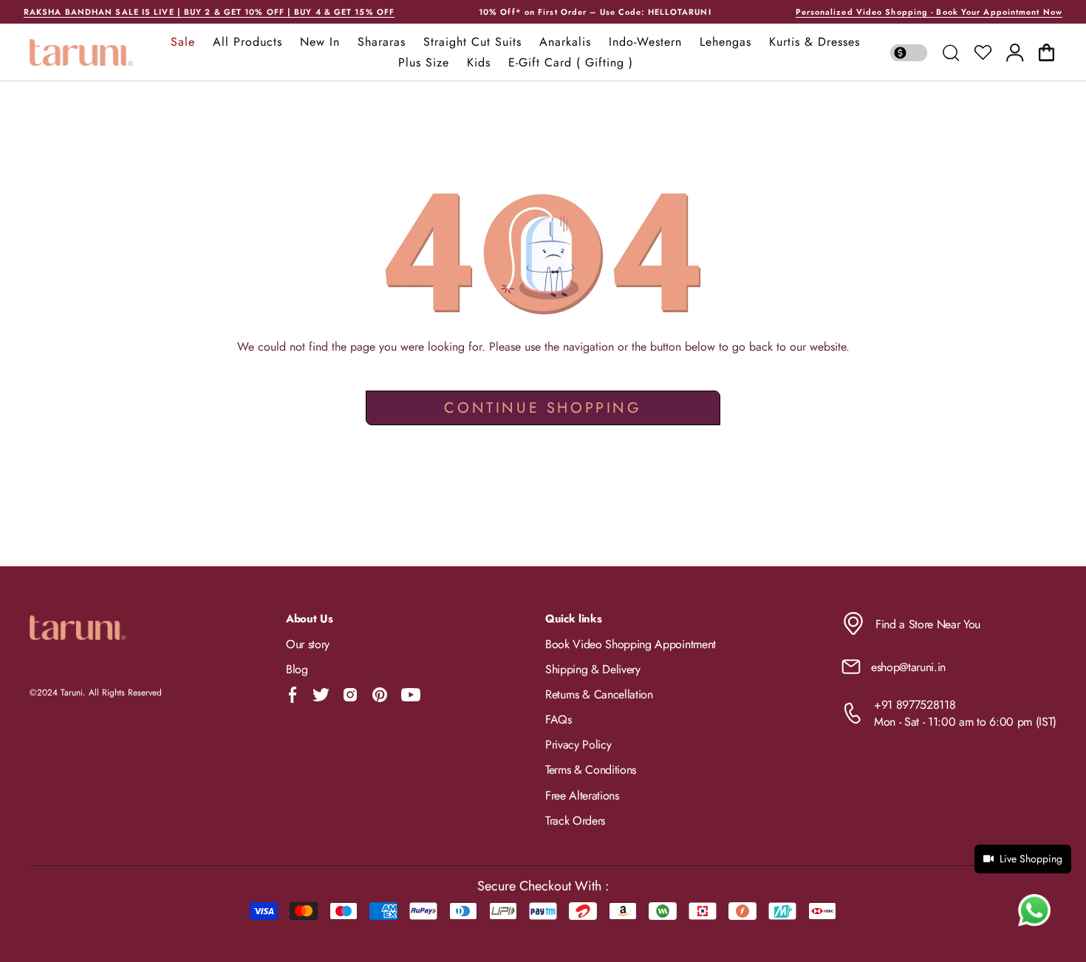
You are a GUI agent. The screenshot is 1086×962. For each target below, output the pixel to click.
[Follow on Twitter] (320, 695)
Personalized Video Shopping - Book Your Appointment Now (929, 12)
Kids (479, 62)
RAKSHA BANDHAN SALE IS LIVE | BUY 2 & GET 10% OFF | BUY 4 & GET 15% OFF (209, 12)
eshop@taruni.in (908, 667)
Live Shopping (1031, 858)
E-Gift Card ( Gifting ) (570, 62)
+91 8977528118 (915, 704)
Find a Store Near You (927, 624)
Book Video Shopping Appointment (630, 644)
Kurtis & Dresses (814, 42)
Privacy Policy (578, 744)
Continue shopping (542, 408)
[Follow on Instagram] (350, 695)
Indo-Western (645, 42)
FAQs (558, 719)
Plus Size (423, 62)
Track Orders (575, 820)
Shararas (382, 42)
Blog (297, 669)
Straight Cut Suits (472, 42)
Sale (183, 42)
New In (320, 42)
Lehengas (725, 42)
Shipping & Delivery (593, 669)
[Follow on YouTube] (410, 695)
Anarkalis (565, 42)
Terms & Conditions (590, 769)
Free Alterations (582, 795)
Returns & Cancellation (599, 694)
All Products (247, 42)
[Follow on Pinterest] (380, 695)
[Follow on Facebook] (293, 695)
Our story (307, 644)
